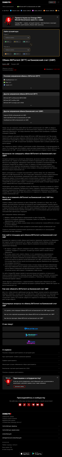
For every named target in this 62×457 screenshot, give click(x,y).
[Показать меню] (58, 2)
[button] (5, 64)
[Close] (57, 17)
